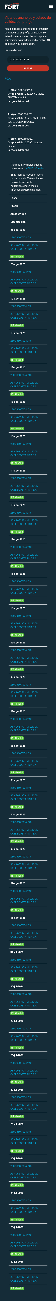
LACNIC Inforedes (35, 168)
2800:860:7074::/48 (21, 237)
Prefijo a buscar (13, 50)
